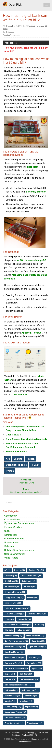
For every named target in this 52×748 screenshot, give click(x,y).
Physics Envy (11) (33, 663)
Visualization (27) (34, 723)
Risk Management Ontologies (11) (18, 685)
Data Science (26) (11, 587)
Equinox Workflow (13, 527)
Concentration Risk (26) (31, 576)
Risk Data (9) (9, 679)
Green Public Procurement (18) (17, 625)
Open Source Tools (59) (14, 658)
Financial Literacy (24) (37, 614)
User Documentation (14, 554)
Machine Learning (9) (13, 636)
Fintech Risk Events (16, 451)
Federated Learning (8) (14, 614)
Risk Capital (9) (25, 674)
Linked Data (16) (23, 630)
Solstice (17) (9, 701)
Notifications (10, 535)
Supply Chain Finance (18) (15, 712)
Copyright (34, 732)
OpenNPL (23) (34, 658)
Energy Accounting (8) (13, 597)
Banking (18, 458)
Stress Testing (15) (12, 707)
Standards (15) (25, 701)
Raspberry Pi (34, 166)
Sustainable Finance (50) (14, 718)
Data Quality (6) (28, 581)
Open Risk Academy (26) (14, 647)
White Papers (11, 557)
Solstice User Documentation (19, 550)
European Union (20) (12, 603)
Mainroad (23, 742)
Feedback (25, 735)
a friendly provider (36, 191)
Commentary (10, 515)
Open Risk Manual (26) (13, 652)
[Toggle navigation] (46, 5)
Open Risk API (19, 394)
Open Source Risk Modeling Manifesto (27, 439)
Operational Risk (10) (13, 663)
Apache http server (32, 332)
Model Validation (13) (35, 636)
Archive (7, 732)
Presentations (11, 542)
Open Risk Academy (14, 538)
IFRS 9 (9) (8, 630)
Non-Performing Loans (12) (16, 641)
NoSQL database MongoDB (31, 260)
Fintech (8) (9, 619)
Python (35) (37, 668)
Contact (26, 732)
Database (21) (29, 587)
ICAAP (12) (39, 625)
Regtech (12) (9, 674)
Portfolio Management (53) (16, 668)
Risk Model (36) (10, 690)
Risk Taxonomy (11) (30, 690)
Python (10, 471)
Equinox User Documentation (19, 523)
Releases (10, 32)
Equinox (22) (32, 597)
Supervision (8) (31, 707)
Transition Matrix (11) (13, 723)
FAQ (31, 735)
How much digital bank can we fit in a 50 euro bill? (26, 49)
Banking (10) (19, 570)
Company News (12, 519)
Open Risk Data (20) (37, 647)
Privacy (37, 735)
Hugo (33, 739)
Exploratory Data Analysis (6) (16, 608)
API (8, 458)
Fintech (30, 458)
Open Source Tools (16, 464)
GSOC (7, 531)
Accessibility (16, 732)
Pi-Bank (35, 464)
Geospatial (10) (24, 619)
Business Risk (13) (36, 570)
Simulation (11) (31, 696)
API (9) (7, 570)
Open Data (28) (38, 641)
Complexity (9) (10, 576)
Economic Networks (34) (14, 592)
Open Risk (15, 4)
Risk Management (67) (28, 679)
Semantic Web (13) (12, 696)
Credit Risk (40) (11, 581)
